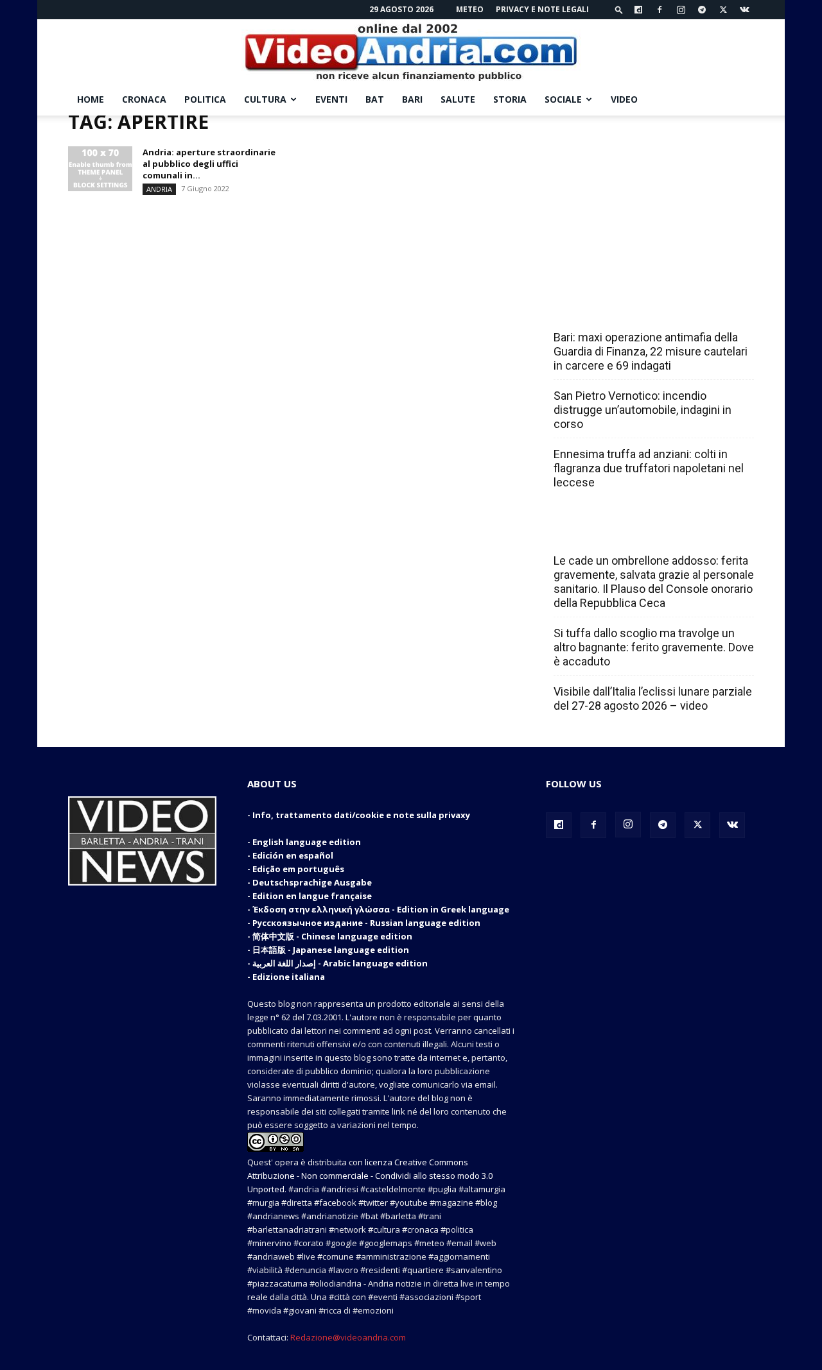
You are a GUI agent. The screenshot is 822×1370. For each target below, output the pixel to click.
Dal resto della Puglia (614, 309)
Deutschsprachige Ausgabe (312, 882)
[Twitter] (723, 9)
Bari (412, 99)
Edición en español (292, 855)
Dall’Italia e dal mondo (616, 532)
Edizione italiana (288, 976)
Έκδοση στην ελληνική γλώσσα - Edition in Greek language (380, 909)
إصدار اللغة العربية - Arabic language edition (340, 963)
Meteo (470, 9)
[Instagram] (680, 9)
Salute (458, 99)
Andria (159, 189)
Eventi (331, 99)
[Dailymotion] (638, 9)
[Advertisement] (650, 196)
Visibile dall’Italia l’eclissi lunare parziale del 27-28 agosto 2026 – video (653, 698)
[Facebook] (659, 9)
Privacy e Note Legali (542, 9)
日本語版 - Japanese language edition (330, 949)
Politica (205, 99)
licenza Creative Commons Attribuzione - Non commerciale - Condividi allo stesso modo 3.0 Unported (370, 1175)
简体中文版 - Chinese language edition (332, 936)
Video (624, 99)
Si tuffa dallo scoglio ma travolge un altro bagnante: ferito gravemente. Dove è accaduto (654, 647)
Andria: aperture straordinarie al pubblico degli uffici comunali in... (209, 163)
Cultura (265, 99)
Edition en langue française (312, 896)
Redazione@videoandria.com (348, 1337)
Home (90, 99)
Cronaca (144, 99)
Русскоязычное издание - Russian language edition (366, 923)
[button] (619, 9)
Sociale (563, 99)
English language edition (306, 842)
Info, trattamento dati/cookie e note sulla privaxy (361, 815)
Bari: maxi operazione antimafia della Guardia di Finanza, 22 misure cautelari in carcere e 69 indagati (651, 351)
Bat (374, 99)
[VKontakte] (744, 9)
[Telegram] (702, 9)
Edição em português (298, 869)
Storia (510, 99)
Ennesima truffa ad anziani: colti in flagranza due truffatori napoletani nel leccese (649, 468)
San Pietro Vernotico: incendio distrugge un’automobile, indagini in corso (642, 410)
